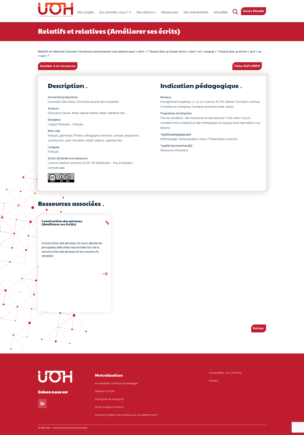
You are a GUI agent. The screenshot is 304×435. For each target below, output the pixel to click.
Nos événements (196, 12)
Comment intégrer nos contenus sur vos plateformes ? (126, 415)
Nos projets (85, 12)
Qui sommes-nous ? (113, 12)
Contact (213, 380)
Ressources (169, 12)
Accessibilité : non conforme (225, 372)
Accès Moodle (253, 11)
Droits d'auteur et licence (109, 407)
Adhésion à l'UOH (104, 391)
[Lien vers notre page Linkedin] (42, 404)
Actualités (221, 12)
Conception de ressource (109, 399)
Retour (258, 328)
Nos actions (145, 12)
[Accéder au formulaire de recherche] (235, 13)
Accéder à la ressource (57, 66)
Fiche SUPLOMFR (247, 66)
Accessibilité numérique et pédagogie (116, 383)
